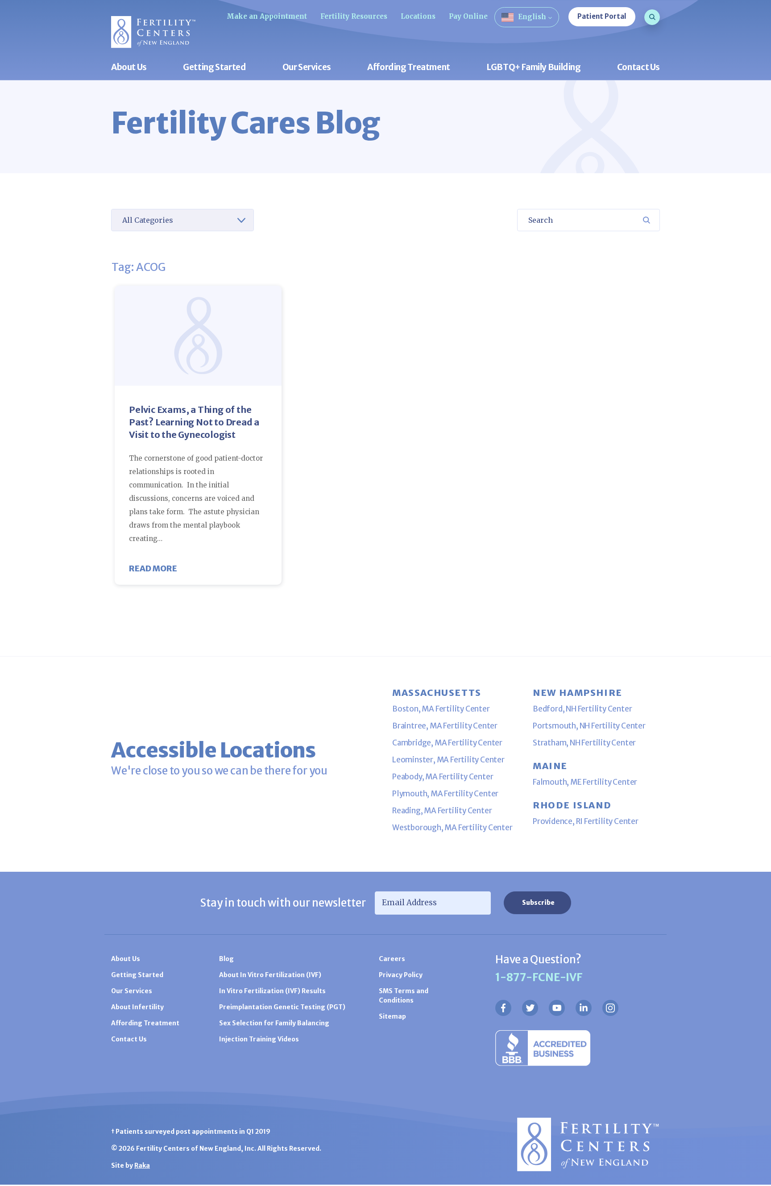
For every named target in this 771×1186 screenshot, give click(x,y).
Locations (418, 16)
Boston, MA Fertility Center (441, 709)
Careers (392, 959)
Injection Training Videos (259, 1039)
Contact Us (638, 67)
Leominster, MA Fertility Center (448, 760)
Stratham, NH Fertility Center (584, 743)
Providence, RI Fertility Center (585, 821)
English (532, 16)
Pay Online (468, 16)
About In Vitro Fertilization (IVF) (270, 975)
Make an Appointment (267, 16)
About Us (129, 67)
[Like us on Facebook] (503, 1008)
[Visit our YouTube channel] (557, 1008)
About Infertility (137, 1007)
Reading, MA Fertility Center (442, 811)
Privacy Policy (401, 975)
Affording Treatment (408, 67)
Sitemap (392, 1016)
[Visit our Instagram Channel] (610, 1008)
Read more (153, 568)
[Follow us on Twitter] (530, 1008)
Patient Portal (601, 16)
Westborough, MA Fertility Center (452, 827)
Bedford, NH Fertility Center (582, 709)
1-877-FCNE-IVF (539, 977)
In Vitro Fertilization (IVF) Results (272, 991)
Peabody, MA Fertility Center (442, 777)
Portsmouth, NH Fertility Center (589, 726)
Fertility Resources (353, 16)
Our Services (306, 67)
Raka (142, 1165)
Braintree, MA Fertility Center (444, 726)
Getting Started (214, 67)
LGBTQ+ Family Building (533, 67)
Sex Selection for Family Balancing (274, 1023)
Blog (226, 959)
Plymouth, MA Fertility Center (445, 794)
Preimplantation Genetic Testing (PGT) (282, 1007)
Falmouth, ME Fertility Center (585, 782)
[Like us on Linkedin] (584, 1008)
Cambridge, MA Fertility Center (447, 743)
